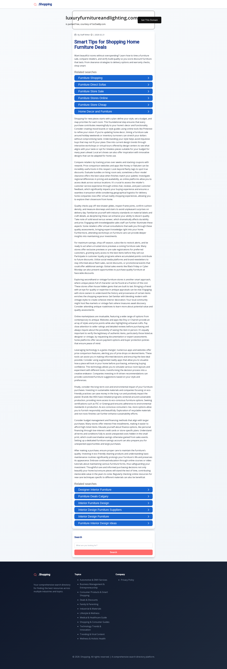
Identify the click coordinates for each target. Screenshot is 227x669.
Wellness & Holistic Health (92, 638)
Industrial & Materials (90, 608)
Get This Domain (149, 20)
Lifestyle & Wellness (89, 613)
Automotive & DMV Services (93, 579)
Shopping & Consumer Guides (94, 622)
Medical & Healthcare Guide (93, 617)
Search (113, 552)
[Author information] (91, 35)
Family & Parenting (89, 604)
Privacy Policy (127, 579)
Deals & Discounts (89, 599)
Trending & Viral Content (92, 634)
